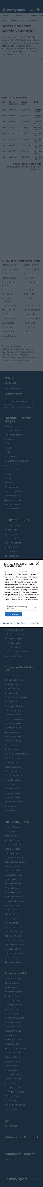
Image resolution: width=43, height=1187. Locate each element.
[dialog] (21, 593)
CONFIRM (13, 614)
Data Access (21, 623)
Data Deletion (8, 623)
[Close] (38, 564)
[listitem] (21, 607)
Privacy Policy (35, 623)
